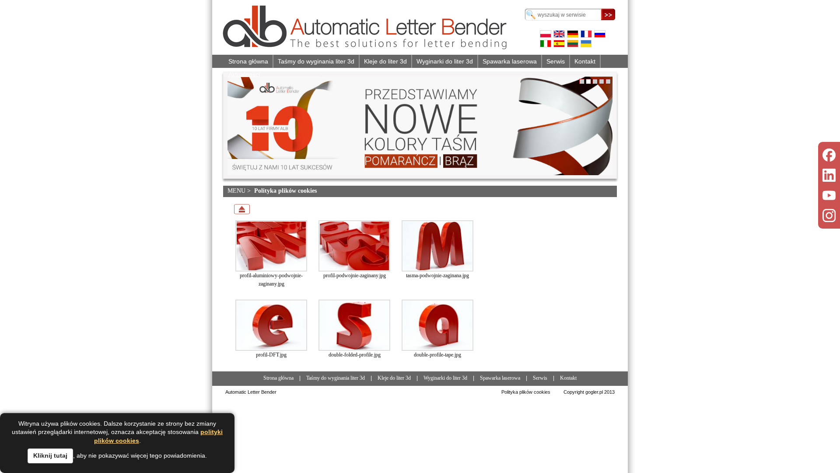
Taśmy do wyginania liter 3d (316, 61)
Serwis (555, 61)
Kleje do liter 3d (385, 61)
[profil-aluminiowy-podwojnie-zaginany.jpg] (271, 246)
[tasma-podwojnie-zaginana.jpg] (437, 246)
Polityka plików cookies (525, 392)
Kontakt (584, 61)
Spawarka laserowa (510, 61)
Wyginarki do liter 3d (444, 61)
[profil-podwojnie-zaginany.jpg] (354, 246)
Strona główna (248, 61)
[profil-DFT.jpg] (271, 325)
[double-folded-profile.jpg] (354, 325)
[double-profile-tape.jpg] (437, 325)
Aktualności (244, 74)
